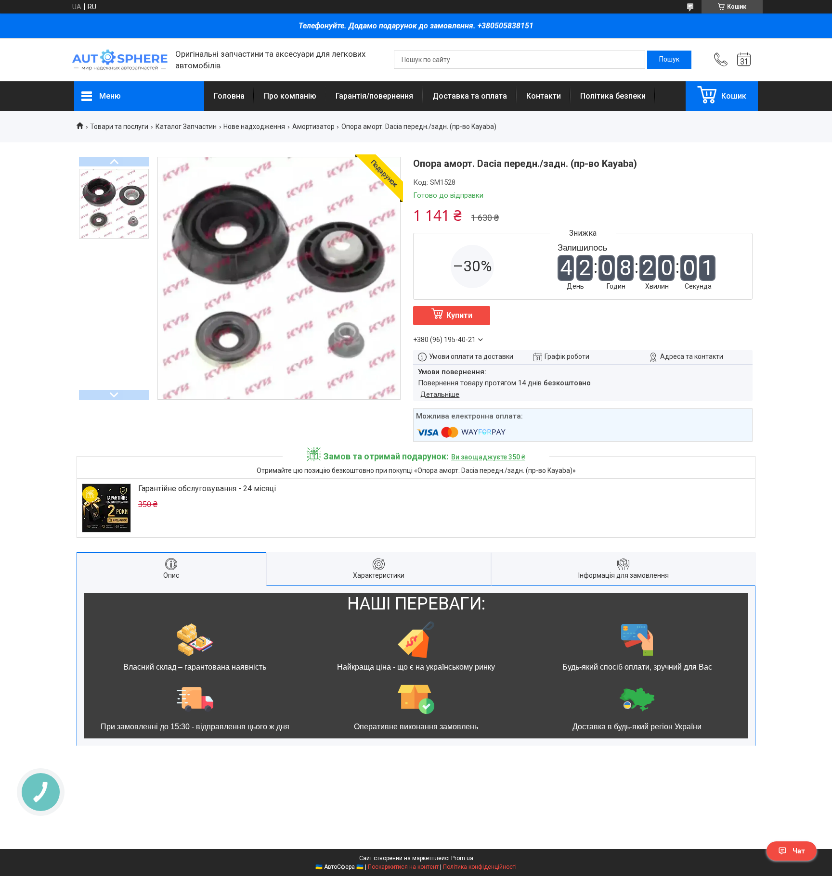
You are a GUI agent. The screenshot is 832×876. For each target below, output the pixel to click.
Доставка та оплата (469, 96)
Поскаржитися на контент (403, 866)
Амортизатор (313, 126)
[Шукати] (669, 60)
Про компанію (290, 96)
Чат (799, 851)
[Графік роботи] (744, 59)
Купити (459, 315)
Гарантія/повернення (374, 96)
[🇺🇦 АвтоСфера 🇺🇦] (120, 60)
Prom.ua (462, 858)
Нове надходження (254, 126)
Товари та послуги (119, 126)
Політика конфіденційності (480, 866)
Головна (229, 96)
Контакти (543, 96)
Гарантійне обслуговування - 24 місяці (207, 488)
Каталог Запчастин (186, 126)
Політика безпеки (613, 96)
